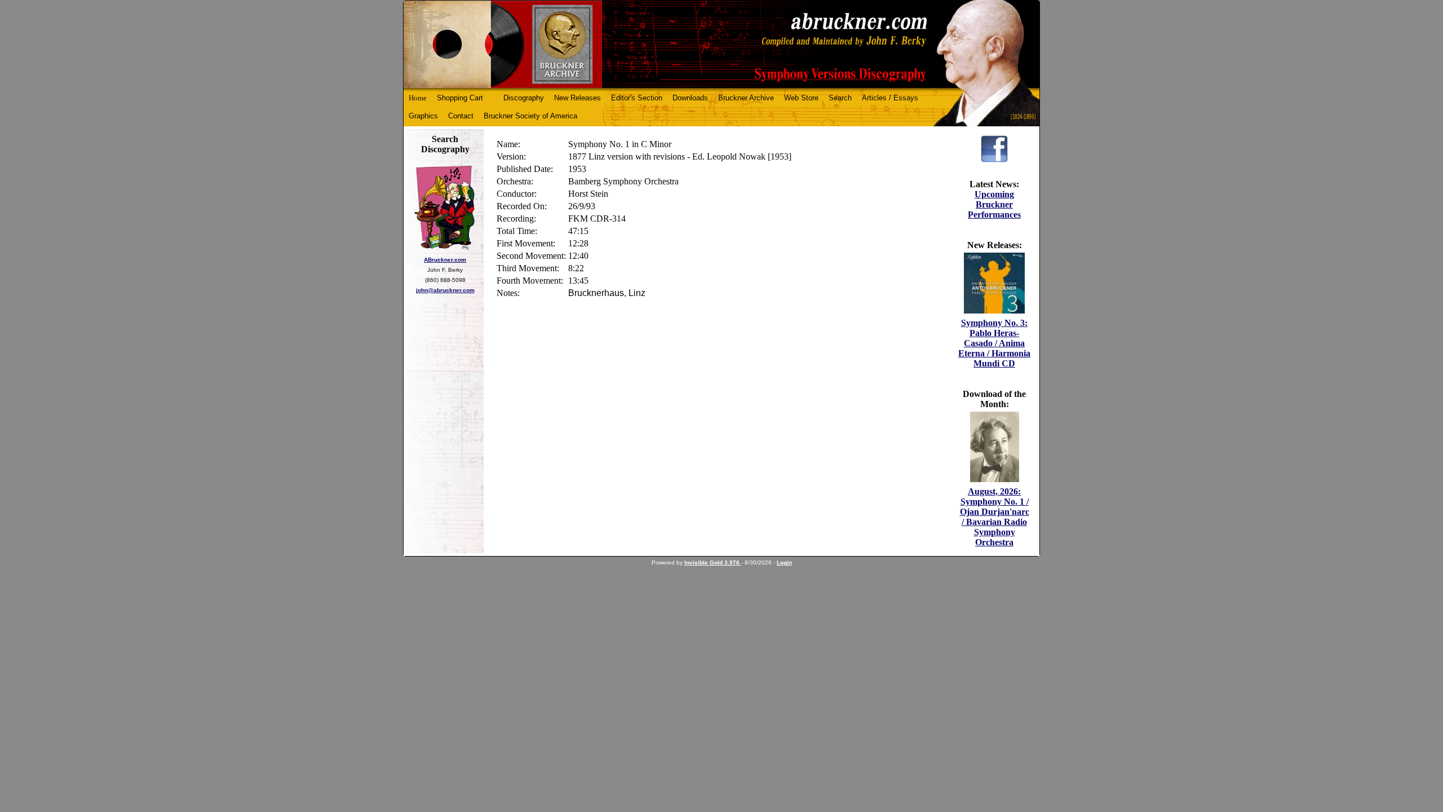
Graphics (423, 116)
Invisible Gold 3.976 (712, 562)
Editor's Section (636, 98)
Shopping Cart (460, 98)
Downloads (690, 98)
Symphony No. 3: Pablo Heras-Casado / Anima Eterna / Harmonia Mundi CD (994, 343)
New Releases (577, 98)
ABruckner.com (445, 260)
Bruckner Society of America (530, 116)
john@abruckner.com (445, 290)
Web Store (801, 98)
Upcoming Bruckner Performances (994, 204)
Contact (460, 116)
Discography (523, 98)
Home (418, 98)
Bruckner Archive (746, 98)
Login (784, 562)
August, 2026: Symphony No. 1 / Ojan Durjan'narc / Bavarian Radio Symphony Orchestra (994, 517)
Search (840, 98)
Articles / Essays (890, 98)
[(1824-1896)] (721, 44)
